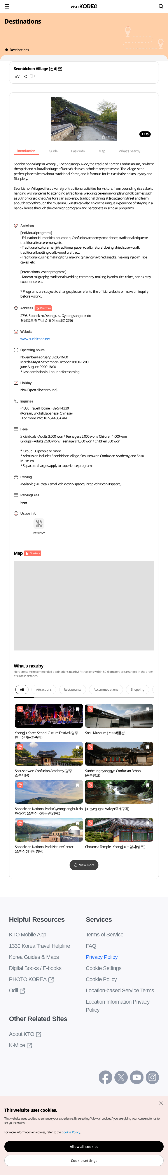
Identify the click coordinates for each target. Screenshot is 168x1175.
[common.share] (25, 76)
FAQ (90, 946)
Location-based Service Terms (119, 990)
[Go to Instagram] (152, 1077)
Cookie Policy (100, 979)
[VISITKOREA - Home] (84, 6)
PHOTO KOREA (26, 979)
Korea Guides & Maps (33, 957)
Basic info (79, 151)
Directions (45, 308)
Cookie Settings (103, 968)
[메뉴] (7, 6)
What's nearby (131, 151)
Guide (54, 151)
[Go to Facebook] (105, 1077)
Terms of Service (104, 934)
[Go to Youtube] (136, 1077)
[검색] (161, 6)
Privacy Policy (100, 957)
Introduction (27, 151)
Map (103, 151)
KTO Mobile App (27, 934)
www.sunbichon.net (35, 338)
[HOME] (6, 50)
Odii (13, 990)
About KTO (21, 1034)
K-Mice (16, 1045)
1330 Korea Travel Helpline (39, 946)
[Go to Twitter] (121, 1077)
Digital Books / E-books (34, 968)
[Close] (161, 1103)
